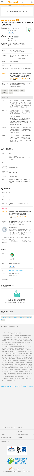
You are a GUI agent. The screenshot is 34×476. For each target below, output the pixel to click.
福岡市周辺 (12, 270)
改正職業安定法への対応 (6, 437)
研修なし (22, 317)
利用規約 (3, 434)
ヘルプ (2, 431)
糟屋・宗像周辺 (19, 270)
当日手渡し (4, 317)
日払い (10, 317)
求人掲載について (5, 441)
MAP (10, 32)
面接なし (16, 317)
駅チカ (3, 320)
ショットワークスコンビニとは (8, 427)
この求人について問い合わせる (10, 326)
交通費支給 (29, 317)
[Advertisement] (17, 406)
